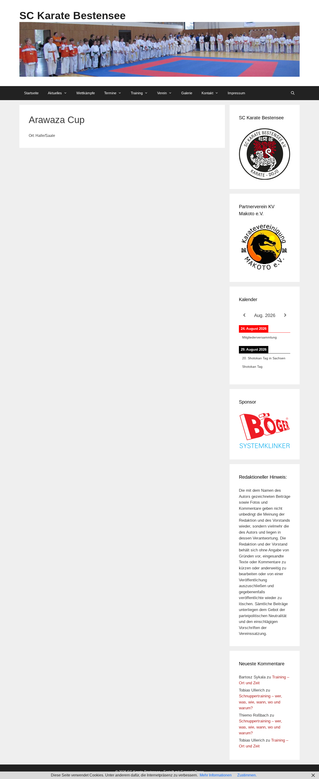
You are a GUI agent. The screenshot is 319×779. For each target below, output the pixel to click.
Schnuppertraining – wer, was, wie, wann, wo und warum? (260, 702)
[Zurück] (244, 315)
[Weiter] (285, 315)
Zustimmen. (247, 775)
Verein (162, 93)
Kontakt (207, 93)
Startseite (31, 93)
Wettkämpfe (85, 93)
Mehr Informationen (216, 775)
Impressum (236, 93)
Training (137, 93)
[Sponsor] (264, 447)
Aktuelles (55, 93)
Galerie (186, 93)
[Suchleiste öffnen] (293, 93)
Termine (110, 93)
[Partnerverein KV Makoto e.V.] (264, 248)
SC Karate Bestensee (72, 16)
